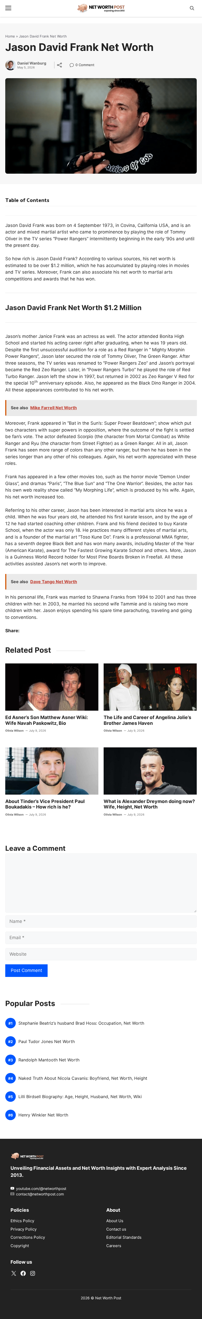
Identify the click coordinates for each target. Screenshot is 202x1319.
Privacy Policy (24, 1228)
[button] (192, 8)
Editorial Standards (124, 1237)
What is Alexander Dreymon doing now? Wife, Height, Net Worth (149, 804)
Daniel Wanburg (31, 63)
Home (10, 36)
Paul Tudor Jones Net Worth (46, 1041)
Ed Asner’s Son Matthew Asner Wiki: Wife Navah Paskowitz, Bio (46, 720)
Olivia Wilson (14, 730)
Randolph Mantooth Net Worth (48, 1059)
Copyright (20, 1245)
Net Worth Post (108, 1297)
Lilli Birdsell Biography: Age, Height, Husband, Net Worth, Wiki (80, 1096)
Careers (113, 1245)
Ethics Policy (22, 1220)
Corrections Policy (28, 1237)
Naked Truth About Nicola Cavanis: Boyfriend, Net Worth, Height (82, 1078)
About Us (114, 1220)
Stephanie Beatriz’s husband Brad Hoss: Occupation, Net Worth (81, 1023)
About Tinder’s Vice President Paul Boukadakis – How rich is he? (45, 804)
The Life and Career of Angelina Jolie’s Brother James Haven (147, 720)
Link (73, 65)
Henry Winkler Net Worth (43, 1115)
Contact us (116, 1228)
